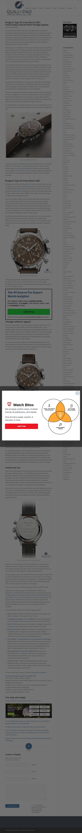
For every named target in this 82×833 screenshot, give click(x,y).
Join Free (21, 426)
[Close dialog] (77, 393)
